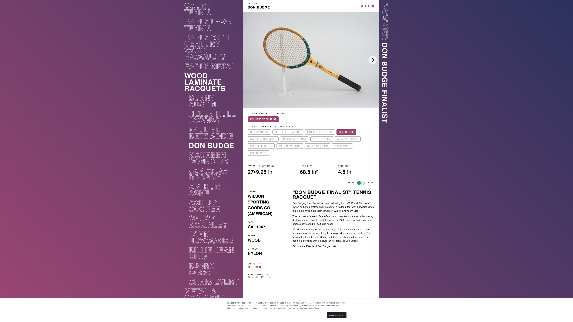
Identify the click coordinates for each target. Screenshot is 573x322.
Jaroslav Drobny (208, 174)
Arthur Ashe (204, 190)
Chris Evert (214, 282)
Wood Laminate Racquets (204, 82)
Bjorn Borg (202, 270)
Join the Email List (260, 277)
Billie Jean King (211, 254)
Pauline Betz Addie (211, 133)
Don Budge (211, 146)
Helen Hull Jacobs (212, 117)
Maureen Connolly (209, 158)
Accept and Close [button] (336, 315)
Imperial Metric (360, 182)
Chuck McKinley (208, 222)
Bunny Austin (202, 101)
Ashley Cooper (205, 206)
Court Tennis (197, 9)
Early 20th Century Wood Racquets (206, 48)
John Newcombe (211, 238)
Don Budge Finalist (263, 119)
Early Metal (210, 67)
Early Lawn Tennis (208, 25)
